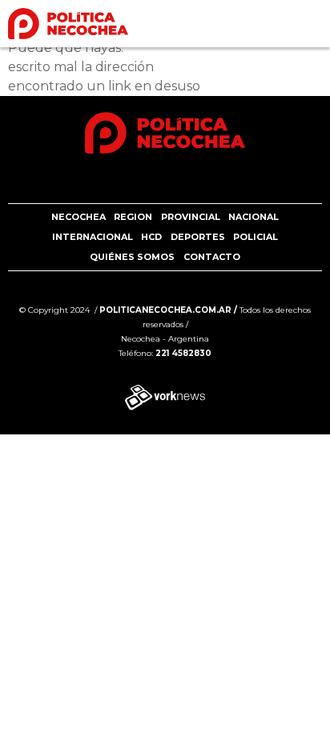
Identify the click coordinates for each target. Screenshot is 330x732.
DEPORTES (198, 236)
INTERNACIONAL (92, 236)
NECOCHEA (78, 216)
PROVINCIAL (190, 216)
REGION (133, 216)
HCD (151, 236)
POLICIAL (255, 236)
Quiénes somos (132, 256)
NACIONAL (253, 216)
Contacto (211, 256)
